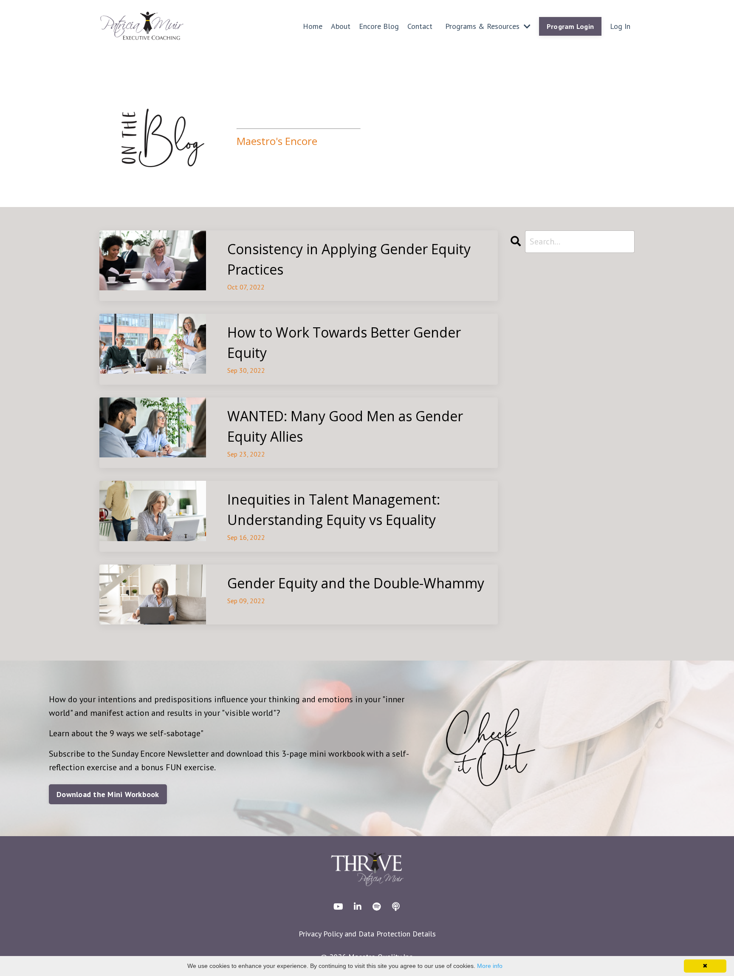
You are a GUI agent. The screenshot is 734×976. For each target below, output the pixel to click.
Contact (419, 26)
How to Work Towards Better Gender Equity (344, 342)
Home (312, 26)
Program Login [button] (570, 26)
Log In (620, 26)
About (340, 26)
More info (490, 965)
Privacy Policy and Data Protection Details (367, 934)
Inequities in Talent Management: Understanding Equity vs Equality (333, 509)
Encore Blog (379, 26)
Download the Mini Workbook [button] (107, 794)
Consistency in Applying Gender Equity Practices (349, 259)
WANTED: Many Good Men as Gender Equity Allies (345, 426)
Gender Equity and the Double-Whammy (355, 583)
